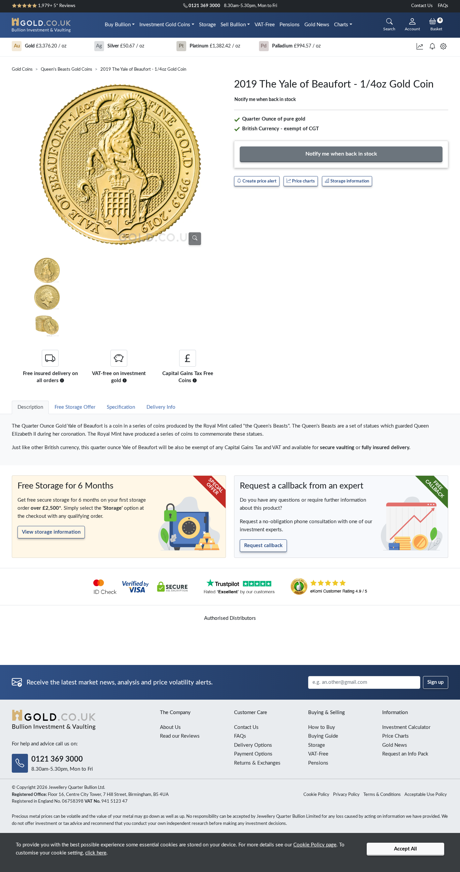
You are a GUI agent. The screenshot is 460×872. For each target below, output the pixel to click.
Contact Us (422, 6)
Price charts (303, 181)
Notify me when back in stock (265, 99)
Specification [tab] (121, 407)
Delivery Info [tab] (160, 407)
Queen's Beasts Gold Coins (66, 69)
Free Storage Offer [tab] (75, 407)
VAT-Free (265, 24)
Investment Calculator (406, 727)
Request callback (263, 545)
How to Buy (321, 727)
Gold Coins (22, 69)
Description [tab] (30, 407)
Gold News (316, 24)
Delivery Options (253, 745)
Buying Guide (323, 736)
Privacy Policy (346, 795)
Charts (341, 24)
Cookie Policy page (314, 844)
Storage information (349, 181)
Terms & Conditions (382, 795)
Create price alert (258, 181)
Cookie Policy (316, 795)
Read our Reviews (180, 736)
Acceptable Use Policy (425, 795)
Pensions (290, 24)
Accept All (405, 848)
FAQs (443, 6)
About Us (170, 727)
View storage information (51, 532)
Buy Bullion (118, 24)
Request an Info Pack (405, 754)
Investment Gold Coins (164, 24)
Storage (207, 24)
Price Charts (395, 736)
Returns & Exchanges (257, 763)
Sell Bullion (233, 24)
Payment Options (253, 754)
